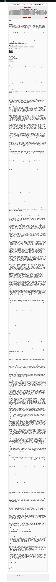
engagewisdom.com (27, 576)
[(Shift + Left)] (24, 17)
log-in (25, 4)
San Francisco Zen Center (26, 578)
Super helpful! (32, 47)
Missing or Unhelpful (13, 47)
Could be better (20, 47)
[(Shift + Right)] (31, 17)
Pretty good (26, 47)
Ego (11, 23)
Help (22, 575)
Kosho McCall (24, 9)
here (17, 577)
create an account (29, 4)
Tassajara (28, 9)
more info (41, 4)
